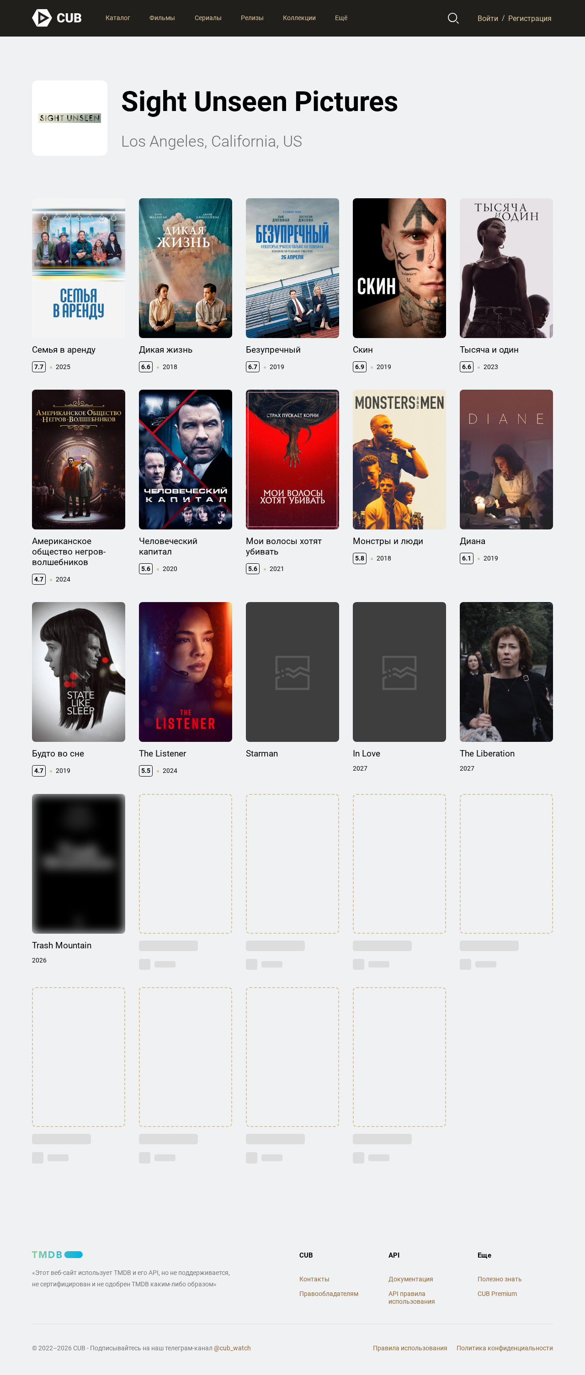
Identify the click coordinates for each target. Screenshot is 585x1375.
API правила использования (411, 1297)
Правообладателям (328, 1293)
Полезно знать (500, 1279)
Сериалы (208, 17)
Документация (410, 1279)
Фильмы (162, 17)
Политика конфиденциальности (505, 1348)
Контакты (314, 1279)
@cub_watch (232, 1348)
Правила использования (410, 1348)
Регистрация (530, 18)
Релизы (252, 17)
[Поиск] (453, 18)
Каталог (118, 17)
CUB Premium (497, 1293)
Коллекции (299, 17)
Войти (488, 18)
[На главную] (57, 18)
